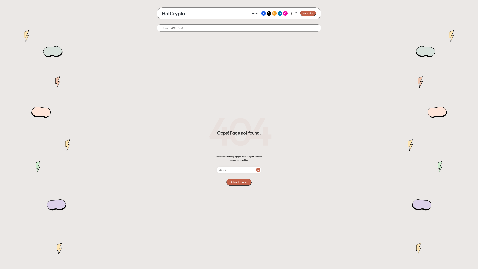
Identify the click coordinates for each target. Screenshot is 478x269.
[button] (308, 13)
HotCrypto (173, 13)
